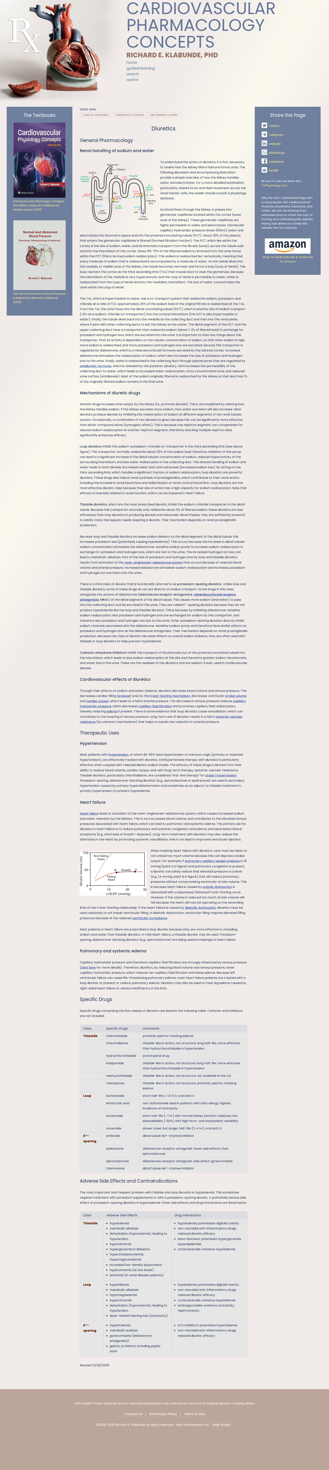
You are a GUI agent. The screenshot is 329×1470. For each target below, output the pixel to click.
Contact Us (133, 1414)
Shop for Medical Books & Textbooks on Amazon (288, 259)
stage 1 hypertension (220, 775)
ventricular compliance (149, 918)
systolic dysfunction (217, 887)
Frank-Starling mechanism (170, 696)
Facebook (276, 162)
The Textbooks (39, 115)
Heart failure (89, 813)
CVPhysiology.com (274, 185)
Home (131, 62)
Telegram (276, 135)
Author (132, 79)
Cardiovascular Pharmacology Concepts (201, 25)
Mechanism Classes (164, 115)
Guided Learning (140, 68)
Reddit (273, 170)
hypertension (118, 754)
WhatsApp (277, 153)
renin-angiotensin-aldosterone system (153, 562)
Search (132, 74)
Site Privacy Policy (163, 1414)
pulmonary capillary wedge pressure (212, 861)
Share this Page (287, 115)
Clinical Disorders (95, 115)
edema (112, 711)
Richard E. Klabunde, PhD (172, 55)
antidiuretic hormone (95, 366)
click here (88, 967)
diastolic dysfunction (200, 907)
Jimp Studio (221, 1425)
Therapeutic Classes (129, 115)
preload (124, 696)
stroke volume (236, 696)
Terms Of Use (194, 1414)
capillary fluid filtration (155, 706)
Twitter (274, 126)
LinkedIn (275, 144)
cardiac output (97, 701)
